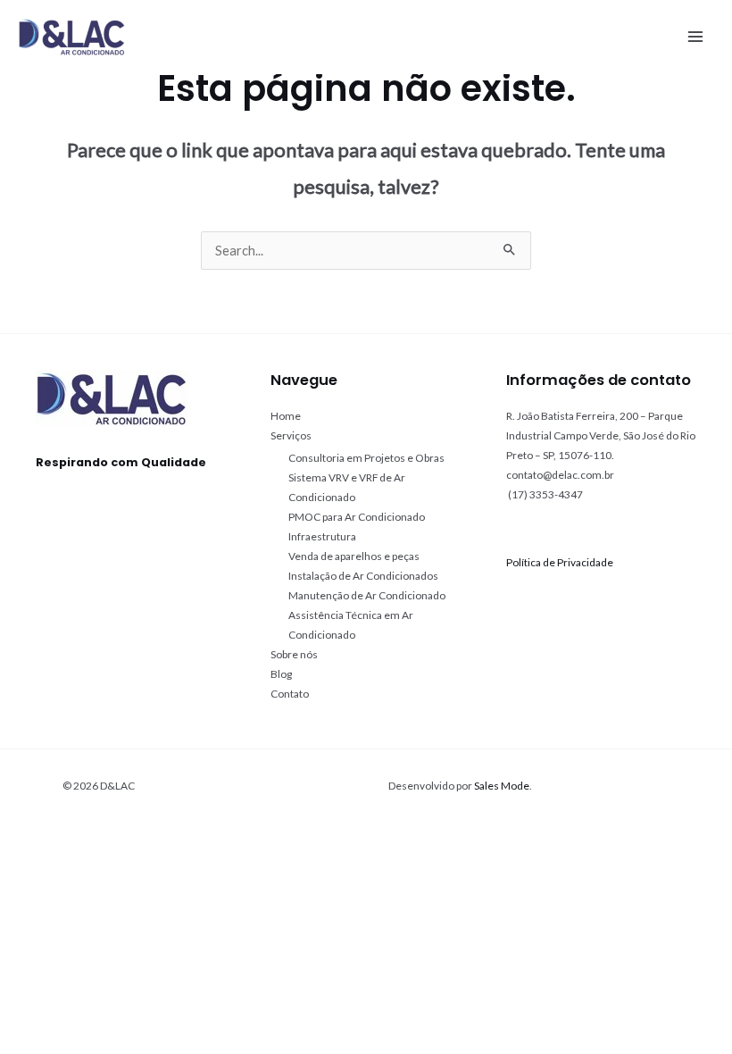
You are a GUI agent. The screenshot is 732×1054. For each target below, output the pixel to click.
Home (285, 415)
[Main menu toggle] (695, 36)
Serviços (291, 435)
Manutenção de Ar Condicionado (366, 595)
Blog (281, 674)
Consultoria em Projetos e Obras (366, 457)
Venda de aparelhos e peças (354, 556)
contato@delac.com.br (560, 474)
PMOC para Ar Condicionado (356, 516)
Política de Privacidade (559, 562)
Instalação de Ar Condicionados (363, 575)
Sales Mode (501, 785)
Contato (289, 693)
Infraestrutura (322, 536)
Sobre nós (294, 654)
